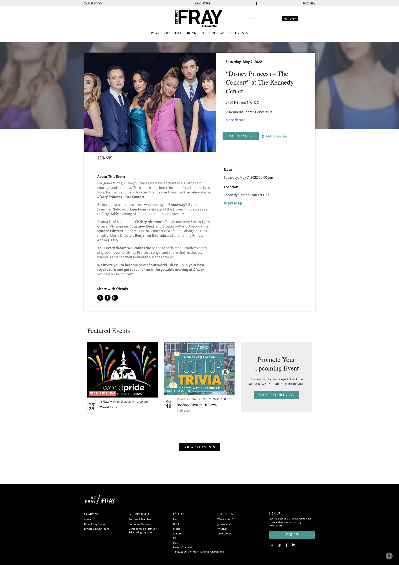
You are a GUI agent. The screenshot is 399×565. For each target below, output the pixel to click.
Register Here (241, 136)
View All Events (199, 446)
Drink (191, 33)
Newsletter (202, 3)
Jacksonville (224, 524)
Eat (178, 33)
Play (155, 33)
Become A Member (140, 519)
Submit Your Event (276, 394)
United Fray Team (94, 524)
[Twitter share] (100, 298)
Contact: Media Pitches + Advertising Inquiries (143, 530)
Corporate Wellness (140, 524)
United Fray (224, 533)
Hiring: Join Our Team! (97, 529)
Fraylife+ (309, 3)
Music (225, 33)
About (87, 519)
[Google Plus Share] (279, 545)
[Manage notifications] (389, 556)
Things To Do (93, 3)
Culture (208, 33)
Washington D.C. (226, 519)
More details (235, 120)
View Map (233, 203)
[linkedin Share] (115, 298)
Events (241, 33)
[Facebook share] (108, 298)
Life (167, 33)
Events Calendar (182, 547)
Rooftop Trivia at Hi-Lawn (197, 404)
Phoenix (222, 529)
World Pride (109, 406)
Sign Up (292, 534)
